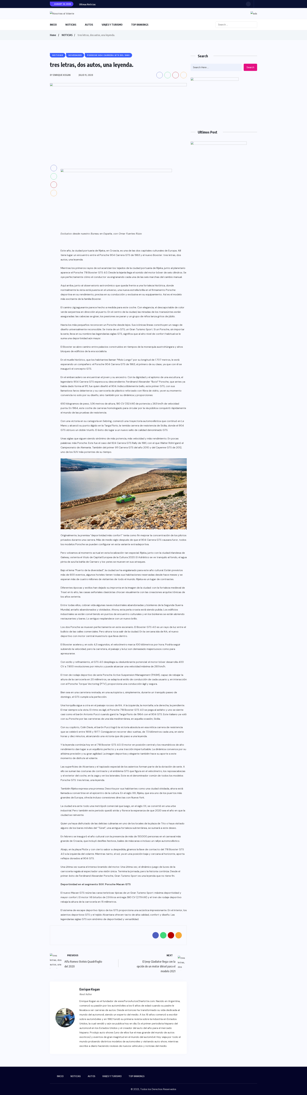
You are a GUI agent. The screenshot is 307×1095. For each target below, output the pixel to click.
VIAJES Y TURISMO (112, 24)
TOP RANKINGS (139, 24)
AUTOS (89, 24)
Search (250, 67)
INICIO (53, 24)
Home (53, 35)
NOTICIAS (70, 24)
